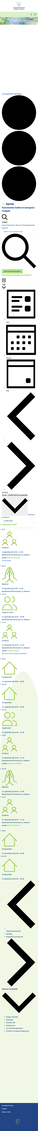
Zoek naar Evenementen (12, 271)
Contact (4, 1109)
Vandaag (5, 492)
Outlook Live (10, 1025)
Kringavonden (7, 677)
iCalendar (9, 1020)
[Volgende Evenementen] (21, 489)
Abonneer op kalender (10, 989)
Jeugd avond (6, 728)
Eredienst (5, 548)
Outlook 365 (10, 1023)
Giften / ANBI (6, 1112)
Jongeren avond (7, 612)
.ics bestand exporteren (14, 1028)
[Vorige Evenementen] (21, 440)
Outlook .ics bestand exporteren (17, 1031)
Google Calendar (12, 1017)
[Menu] (35, 14)
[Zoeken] (31, 14)
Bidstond (5, 584)
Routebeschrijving (7, 1105)
